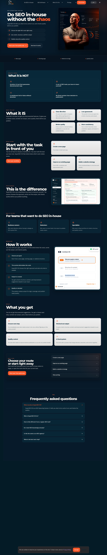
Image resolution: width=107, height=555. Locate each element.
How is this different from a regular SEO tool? (37, 422)
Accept (76, 550)
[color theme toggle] (100, 2)
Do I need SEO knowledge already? (34, 428)
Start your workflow (13, 161)
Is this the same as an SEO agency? (34, 433)
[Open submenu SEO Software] (47, 2)
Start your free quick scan (17, 373)
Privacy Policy (67, 550)
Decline (84, 550)
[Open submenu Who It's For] (62, 2)
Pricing (69, 2)
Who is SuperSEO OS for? (31, 416)
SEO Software (41, 2)
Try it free (81, 2)
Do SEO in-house (28, 2)
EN (94, 3)
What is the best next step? (32, 439)
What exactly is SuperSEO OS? (32, 405)
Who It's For (56, 2)
